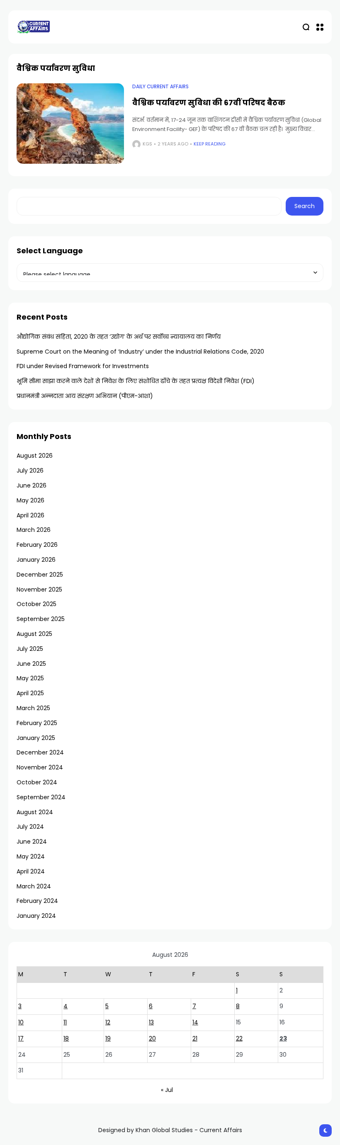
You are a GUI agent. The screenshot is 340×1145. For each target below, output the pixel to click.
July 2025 (30, 649)
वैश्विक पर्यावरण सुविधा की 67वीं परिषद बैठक (208, 102)
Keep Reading (210, 144)
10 (21, 1022)
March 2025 (33, 708)
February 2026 (37, 545)
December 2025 (40, 574)
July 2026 (30, 470)
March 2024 (34, 886)
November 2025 (39, 589)
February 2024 (37, 901)
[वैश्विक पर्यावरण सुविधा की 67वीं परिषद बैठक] (70, 123)
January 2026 (36, 560)
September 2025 (41, 619)
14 (195, 1022)
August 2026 (35, 455)
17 (21, 1038)
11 (65, 1022)
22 (239, 1038)
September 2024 (41, 797)
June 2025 (31, 664)
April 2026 (30, 515)
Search (304, 206)
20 (152, 1038)
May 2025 (30, 678)
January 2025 (36, 738)
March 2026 (34, 530)
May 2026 (30, 500)
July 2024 (30, 826)
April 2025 (30, 693)
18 (66, 1038)
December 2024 (40, 752)
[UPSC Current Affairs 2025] (33, 27)
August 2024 (35, 812)
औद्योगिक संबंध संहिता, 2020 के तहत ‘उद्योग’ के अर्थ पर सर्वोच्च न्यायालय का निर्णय (119, 336)
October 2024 (37, 782)
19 (108, 1038)
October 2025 (36, 604)
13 (151, 1022)
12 (107, 1022)
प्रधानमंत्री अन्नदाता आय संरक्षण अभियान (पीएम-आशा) (85, 396)
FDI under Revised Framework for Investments (83, 366)
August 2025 (34, 634)
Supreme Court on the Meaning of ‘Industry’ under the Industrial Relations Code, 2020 (140, 351)
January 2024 (36, 916)
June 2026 (31, 485)
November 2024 (40, 767)
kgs (147, 144)
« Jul (167, 1090)
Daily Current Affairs (160, 86)
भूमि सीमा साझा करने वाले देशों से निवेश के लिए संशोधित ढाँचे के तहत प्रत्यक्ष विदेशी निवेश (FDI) (136, 381)
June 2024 (32, 841)
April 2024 (31, 871)
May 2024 (31, 856)
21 (194, 1038)
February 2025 (37, 723)
